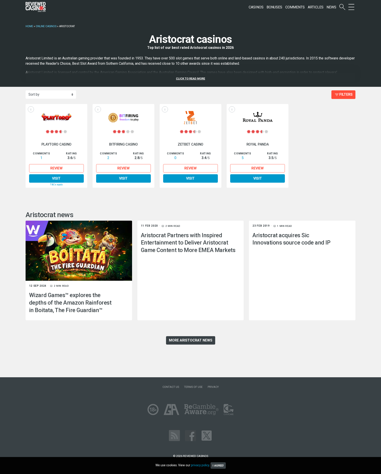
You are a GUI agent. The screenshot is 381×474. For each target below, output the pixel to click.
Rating (71, 153)
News (331, 7)
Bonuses (274, 7)
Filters (346, 94)
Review (56, 168)
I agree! (218, 465)
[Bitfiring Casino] (123, 117)
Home (29, 26)
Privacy (213, 387)
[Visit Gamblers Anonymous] (171, 409)
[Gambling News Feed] (174, 435)
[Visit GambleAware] (201, 409)
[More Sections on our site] (351, 7)
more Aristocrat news (190, 340)
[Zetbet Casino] (190, 117)
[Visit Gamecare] (228, 409)
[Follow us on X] (206, 435)
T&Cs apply (56, 184)
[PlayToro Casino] (56, 117)
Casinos (256, 7)
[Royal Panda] (257, 117)
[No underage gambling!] (153, 409)
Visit (56, 178)
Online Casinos (46, 26)
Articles (315, 7)
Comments (295, 7)
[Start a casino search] (342, 7)
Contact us (170, 387)
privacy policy (200, 465)
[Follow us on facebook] (190, 435)
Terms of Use (193, 387)
